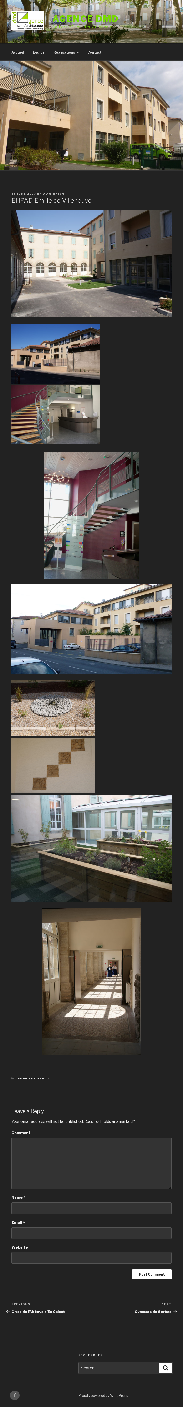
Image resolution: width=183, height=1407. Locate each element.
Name (18, 1197)
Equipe (39, 52)
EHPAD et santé (34, 1078)
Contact (94, 52)
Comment (20, 1133)
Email (18, 1222)
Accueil (17, 52)
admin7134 (54, 193)
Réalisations (64, 52)
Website (19, 1247)
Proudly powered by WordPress (103, 1395)
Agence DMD (85, 19)
